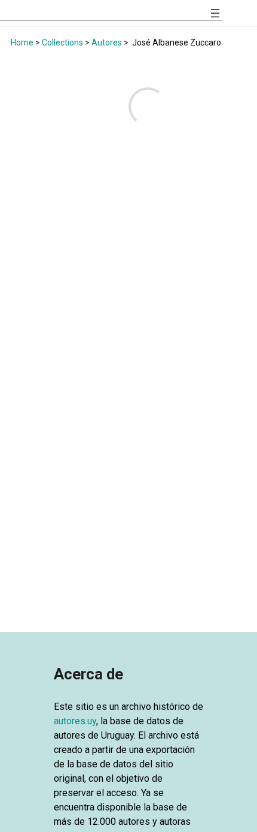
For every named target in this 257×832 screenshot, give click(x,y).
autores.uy (75, 721)
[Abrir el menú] (215, 13)
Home (22, 42)
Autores (106, 42)
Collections (62, 42)
